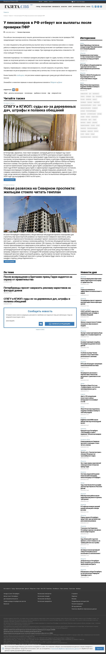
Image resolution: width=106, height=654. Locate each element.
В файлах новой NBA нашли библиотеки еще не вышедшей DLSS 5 (91, 421)
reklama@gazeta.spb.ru (34, 644)
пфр (49, 93)
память (89, 122)
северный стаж (56, 93)
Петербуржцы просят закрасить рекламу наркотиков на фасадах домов (91, 302)
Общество (82, 53)
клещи (92, 134)
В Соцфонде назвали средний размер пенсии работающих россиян (90, 508)
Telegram (53, 82)
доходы (99, 113)
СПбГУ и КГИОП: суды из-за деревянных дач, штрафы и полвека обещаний (40, 108)
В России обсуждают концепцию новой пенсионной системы (91, 364)
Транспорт (83, 63)
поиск (94, 105)
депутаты (90, 131)
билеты (96, 131)
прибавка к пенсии (40, 93)
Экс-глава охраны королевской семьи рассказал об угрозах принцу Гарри (91, 465)
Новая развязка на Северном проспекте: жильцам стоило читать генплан (39, 190)
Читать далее (9, 179)
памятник (95, 137)
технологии (84, 119)
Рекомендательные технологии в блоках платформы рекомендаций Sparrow (22, 631)
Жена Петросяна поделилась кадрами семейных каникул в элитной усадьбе (89, 86)
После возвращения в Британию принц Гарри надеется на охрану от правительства (91, 280)
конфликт (94, 108)
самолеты (83, 128)
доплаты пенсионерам (16, 93)
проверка (83, 102)
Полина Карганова (23, 32)
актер (97, 125)
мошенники (95, 116)
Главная (6, 15)
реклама (95, 122)
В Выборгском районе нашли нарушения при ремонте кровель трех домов (91, 497)
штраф (82, 116)
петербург (98, 96)
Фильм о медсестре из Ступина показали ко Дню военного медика (91, 324)
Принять (99, 648)
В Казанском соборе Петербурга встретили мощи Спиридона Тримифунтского (91, 573)
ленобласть (96, 93)
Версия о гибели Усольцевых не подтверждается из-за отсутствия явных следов (90, 76)
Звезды (82, 43)
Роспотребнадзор (91, 111)
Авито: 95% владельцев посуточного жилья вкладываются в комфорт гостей (89, 398)
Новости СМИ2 (40, 329)
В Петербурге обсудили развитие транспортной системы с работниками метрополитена (91, 66)
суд (93, 96)
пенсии (88, 116)
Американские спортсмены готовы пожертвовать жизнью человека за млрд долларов (90, 57)
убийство (88, 99)
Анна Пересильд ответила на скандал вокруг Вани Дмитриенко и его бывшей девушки (91, 47)
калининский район (86, 105)
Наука (82, 287)
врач (90, 119)
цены (99, 105)
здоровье (83, 113)
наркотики (96, 102)
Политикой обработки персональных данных (65, 648)
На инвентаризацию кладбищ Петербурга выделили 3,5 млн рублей (90, 343)
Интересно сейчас (9, 103)
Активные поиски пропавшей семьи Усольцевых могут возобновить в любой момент (90, 551)
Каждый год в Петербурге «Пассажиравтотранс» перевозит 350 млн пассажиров (91, 432)
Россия (82, 99)
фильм (87, 134)
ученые (83, 111)
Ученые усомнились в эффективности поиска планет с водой (91, 291)
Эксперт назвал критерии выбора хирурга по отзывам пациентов (91, 334)
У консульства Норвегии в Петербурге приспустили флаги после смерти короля (91, 530)
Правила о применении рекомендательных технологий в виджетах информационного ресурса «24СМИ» (29, 629)
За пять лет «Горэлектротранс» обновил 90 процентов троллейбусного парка (91, 454)
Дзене (60, 82)
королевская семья (86, 137)
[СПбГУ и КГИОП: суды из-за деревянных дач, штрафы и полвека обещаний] (40, 132)
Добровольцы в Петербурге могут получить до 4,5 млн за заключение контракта (90, 562)
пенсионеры (28, 93)
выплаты (83, 122)
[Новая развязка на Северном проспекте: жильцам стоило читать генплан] (40, 214)
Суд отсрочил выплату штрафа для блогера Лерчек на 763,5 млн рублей (91, 486)
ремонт (95, 99)
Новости (6, 12)
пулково (90, 102)
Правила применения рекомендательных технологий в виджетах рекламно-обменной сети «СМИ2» (28, 633)
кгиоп (82, 134)
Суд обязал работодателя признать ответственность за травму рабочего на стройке (90, 540)
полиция (88, 96)
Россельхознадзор (92, 128)
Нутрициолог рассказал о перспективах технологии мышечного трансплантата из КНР (90, 375)
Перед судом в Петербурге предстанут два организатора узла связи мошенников (90, 519)
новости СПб (84, 93)
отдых (94, 119)
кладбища (83, 131)
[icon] (92, 7)
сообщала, (20, 75)
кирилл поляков (85, 125)
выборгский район (86, 108)
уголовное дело (92, 113)
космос (93, 125)
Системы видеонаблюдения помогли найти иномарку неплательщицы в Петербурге (90, 475)
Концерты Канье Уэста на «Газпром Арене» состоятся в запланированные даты (90, 387)
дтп (90, 93)
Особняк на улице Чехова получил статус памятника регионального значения (89, 354)
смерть (82, 96)
